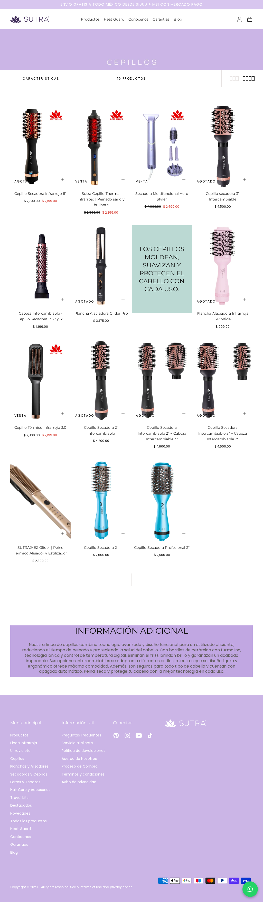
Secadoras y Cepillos (28, 774)
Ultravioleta (20, 750)
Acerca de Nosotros (79, 758)
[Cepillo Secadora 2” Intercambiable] (101, 380)
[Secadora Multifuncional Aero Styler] (162, 146)
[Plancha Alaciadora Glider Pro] (101, 266)
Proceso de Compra (80, 766)
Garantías (161, 19)
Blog (178, 19)
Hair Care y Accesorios (30, 789)
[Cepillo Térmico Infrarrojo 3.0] (40, 380)
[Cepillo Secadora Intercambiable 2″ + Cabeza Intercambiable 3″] (162, 380)
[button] (250, 19)
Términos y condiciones (83, 774)
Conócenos (138, 19)
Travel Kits (19, 797)
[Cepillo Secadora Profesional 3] (162, 500)
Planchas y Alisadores (29, 766)
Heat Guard (114, 19)
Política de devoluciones (83, 750)
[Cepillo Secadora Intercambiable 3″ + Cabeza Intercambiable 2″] (223, 380)
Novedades (20, 813)
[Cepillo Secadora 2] (101, 500)
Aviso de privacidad (79, 782)
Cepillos (17, 758)
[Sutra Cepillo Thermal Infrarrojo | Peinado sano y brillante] (101, 146)
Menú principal (25, 722)
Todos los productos (28, 821)
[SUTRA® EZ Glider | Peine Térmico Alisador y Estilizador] (40, 500)
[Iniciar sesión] (239, 19)
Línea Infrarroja (23, 742)
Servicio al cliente (77, 742)
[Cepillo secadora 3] (223, 146)
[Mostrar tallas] (62, 179)
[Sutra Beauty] (185, 723)
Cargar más (131, 600)
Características (41, 78)
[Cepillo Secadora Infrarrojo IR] (40, 146)
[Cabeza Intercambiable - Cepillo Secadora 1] (40, 266)
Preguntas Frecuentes (81, 735)
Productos (90, 19)
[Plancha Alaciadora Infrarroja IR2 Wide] (223, 266)
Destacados (21, 805)
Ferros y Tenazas (25, 782)
